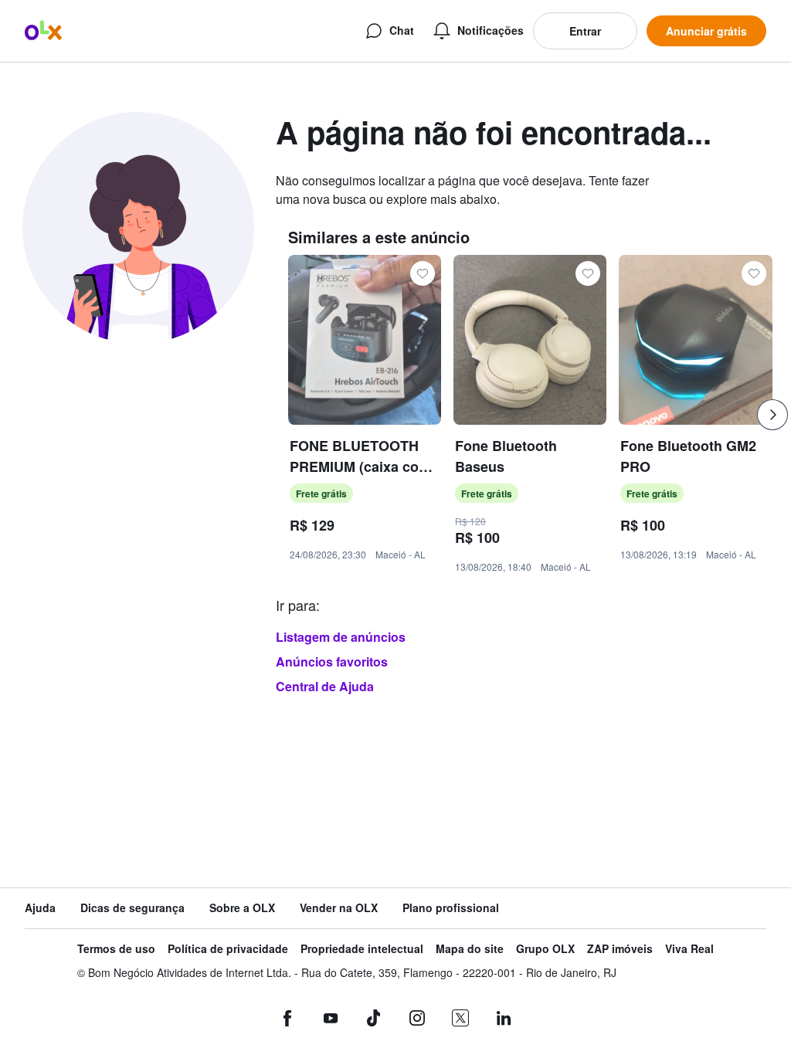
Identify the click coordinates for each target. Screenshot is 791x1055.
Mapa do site (470, 948)
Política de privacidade (228, 948)
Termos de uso (116, 948)
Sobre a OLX (242, 908)
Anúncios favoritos (332, 661)
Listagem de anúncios (341, 637)
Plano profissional (450, 908)
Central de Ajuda (325, 686)
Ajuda (40, 908)
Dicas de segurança (132, 908)
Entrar (585, 31)
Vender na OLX (339, 908)
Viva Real (689, 948)
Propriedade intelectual (361, 948)
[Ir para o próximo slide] (772, 414)
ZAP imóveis (620, 948)
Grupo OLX (545, 948)
